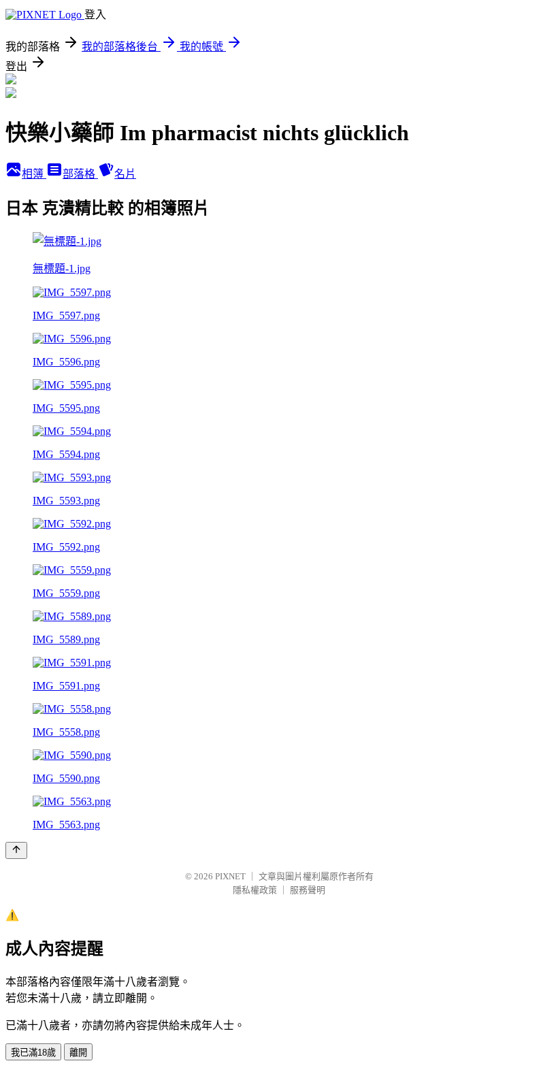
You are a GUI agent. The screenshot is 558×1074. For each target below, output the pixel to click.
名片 (125, 174)
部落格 (80, 174)
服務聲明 (307, 890)
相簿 (34, 174)
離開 (78, 1052)
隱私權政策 (255, 890)
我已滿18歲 (33, 1052)
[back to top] (16, 850)
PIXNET (230, 876)
